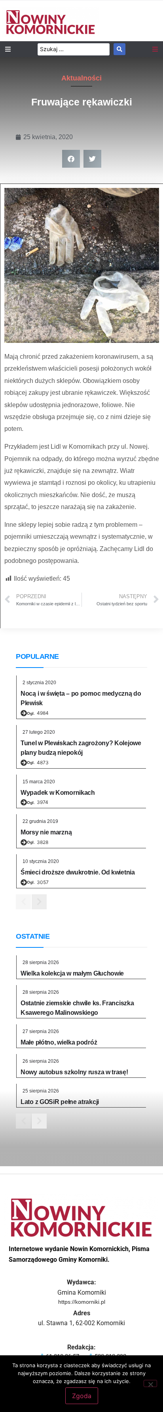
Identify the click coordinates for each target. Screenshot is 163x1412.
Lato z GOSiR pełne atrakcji (60, 1101)
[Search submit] (119, 49)
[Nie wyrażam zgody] (150, 1383)
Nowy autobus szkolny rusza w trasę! (74, 1072)
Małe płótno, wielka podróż (59, 1042)
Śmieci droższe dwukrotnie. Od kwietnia (78, 872)
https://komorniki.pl (81, 1302)
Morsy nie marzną (46, 832)
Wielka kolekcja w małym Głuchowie (72, 973)
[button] (71, 159)
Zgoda (81, 1396)
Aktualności (81, 78)
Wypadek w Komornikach (58, 792)
